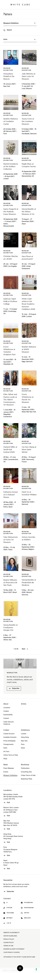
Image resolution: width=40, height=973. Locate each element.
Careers (6, 711)
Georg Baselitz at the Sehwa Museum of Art (29, 211)
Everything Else (26, 772)
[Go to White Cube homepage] (20, 4)
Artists (23, 704)
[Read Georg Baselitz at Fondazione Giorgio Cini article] (10, 608)
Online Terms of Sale (10, 755)
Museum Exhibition (8, 69)
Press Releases (8, 768)
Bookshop (25, 765)
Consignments (8, 744)
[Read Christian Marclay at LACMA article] (10, 240)
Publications (25, 768)
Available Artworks (9, 737)
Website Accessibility (11, 932)
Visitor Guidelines (10, 936)
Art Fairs (6, 751)
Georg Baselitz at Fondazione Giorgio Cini (10, 627)
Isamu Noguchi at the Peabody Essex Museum (10, 211)
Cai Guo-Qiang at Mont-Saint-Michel (29, 449)
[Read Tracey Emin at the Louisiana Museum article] (29, 102)
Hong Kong (25, 737)
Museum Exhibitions (10, 775)
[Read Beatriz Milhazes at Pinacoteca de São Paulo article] (10, 563)
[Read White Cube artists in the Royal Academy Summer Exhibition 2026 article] (29, 282)
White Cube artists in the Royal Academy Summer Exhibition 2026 (28, 304)
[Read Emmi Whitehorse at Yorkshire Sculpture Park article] (10, 330)
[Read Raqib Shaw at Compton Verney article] (29, 147)
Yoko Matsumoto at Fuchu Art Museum (10, 539)
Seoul (23, 748)
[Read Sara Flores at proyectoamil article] (29, 240)
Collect (6, 730)
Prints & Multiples (9, 741)
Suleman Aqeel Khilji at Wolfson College (10, 301)
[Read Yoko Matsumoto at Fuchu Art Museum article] (10, 520)
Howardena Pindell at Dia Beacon (8, 76)
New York (24, 741)
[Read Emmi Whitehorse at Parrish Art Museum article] (29, 378)
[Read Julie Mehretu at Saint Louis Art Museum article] (29, 57)
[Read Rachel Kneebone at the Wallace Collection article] (10, 147)
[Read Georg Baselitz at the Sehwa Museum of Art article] (29, 192)
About (5, 704)
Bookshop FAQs (26, 779)
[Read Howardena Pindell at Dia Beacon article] (10, 57)
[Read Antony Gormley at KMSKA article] (29, 520)
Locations (6, 707)
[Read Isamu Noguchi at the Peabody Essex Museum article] (10, 192)
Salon (5, 748)
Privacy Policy (8, 939)
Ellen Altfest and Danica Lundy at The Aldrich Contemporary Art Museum (10, 400)
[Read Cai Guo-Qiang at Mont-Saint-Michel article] (29, 430)
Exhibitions (25, 730)
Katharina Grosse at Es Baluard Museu (10, 494)
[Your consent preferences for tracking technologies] (36, 969)
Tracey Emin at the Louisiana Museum (28, 121)
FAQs (5, 759)
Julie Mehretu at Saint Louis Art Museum (28, 76)
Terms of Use (8, 945)
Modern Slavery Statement (13, 949)
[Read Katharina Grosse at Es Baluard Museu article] (10, 475)
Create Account (8, 734)
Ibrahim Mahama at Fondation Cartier (10, 121)
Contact (6, 718)
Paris (22, 744)
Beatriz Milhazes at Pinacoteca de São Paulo (10, 582)
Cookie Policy (8, 942)
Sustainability (8, 714)
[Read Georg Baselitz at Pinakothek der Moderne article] (29, 563)
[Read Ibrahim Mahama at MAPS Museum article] (29, 330)
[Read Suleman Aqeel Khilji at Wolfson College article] (10, 282)
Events (5, 772)
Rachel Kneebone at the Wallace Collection (10, 166)
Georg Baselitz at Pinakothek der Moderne (29, 582)
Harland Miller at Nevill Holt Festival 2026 (10, 449)
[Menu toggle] (20, 968)
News (7, 14)
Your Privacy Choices (11, 952)
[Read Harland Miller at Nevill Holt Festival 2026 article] (10, 430)
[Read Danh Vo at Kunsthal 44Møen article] (29, 475)
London (23, 734)
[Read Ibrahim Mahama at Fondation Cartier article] (10, 102)
